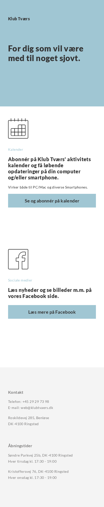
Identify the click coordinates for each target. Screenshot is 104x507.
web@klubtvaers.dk (37, 407)
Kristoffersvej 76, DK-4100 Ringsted (38, 471)
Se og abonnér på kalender (52, 200)
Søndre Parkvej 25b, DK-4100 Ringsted (40, 455)
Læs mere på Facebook (52, 312)
